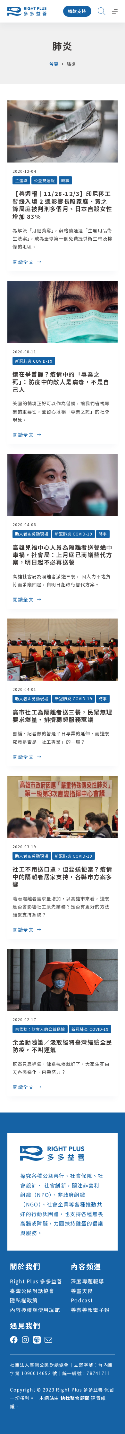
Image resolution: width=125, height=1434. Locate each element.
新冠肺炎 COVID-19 (33, 361)
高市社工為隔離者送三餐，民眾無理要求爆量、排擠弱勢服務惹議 (62, 715)
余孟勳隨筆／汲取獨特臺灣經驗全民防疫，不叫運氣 (62, 1046)
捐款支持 (77, 11)
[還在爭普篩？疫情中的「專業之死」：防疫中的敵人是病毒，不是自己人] (62, 312)
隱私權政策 (24, 1300)
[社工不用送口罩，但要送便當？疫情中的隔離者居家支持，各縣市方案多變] (62, 807)
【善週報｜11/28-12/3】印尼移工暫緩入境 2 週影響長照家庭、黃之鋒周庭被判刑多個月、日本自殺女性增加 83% (62, 204)
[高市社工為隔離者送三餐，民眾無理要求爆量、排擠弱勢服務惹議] (62, 650)
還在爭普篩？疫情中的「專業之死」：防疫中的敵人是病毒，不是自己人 (61, 381)
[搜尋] (101, 11)
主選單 (21, 180)
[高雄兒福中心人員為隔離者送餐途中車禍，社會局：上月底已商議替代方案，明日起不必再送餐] (62, 485)
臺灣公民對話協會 (32, 1291)
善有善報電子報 (90, 1310)
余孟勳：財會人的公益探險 (40, 1029)
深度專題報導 (87, 1281)
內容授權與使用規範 (35, 1310)
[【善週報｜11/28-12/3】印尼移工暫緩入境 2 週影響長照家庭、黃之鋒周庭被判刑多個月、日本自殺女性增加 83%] (62, 131)
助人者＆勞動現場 (31, 533)
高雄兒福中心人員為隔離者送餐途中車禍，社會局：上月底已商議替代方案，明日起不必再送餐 (62, 554)
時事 (65, 180)
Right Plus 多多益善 (36, 1281)
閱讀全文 (23, 262)
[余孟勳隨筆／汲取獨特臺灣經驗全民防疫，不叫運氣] (62, 980)
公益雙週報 (44, 180)
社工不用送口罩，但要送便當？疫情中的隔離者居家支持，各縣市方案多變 (62, 876)
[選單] (115, 11)
